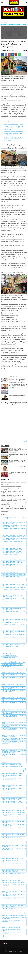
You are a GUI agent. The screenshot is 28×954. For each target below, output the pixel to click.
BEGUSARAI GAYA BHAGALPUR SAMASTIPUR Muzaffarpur (14, 520)
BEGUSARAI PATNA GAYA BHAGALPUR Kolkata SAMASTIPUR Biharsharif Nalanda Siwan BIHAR (12, 549)
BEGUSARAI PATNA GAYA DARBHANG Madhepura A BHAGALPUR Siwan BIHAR (12, 596)
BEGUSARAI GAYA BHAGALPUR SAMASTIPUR (17, 517)
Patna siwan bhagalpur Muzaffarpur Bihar (12, 908)
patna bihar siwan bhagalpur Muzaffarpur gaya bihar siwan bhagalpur (13, 24)
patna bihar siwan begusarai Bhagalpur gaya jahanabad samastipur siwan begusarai (12, 799)
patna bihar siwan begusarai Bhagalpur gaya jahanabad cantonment (12, 779)
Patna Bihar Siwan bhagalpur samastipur (11, 837)
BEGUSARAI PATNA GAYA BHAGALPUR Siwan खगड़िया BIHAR (13, 574)
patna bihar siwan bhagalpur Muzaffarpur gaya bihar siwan (13, 822)
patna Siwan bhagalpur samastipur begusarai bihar (14, 915)
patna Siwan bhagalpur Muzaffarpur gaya (11, 910)
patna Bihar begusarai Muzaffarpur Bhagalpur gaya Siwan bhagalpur (14, 726)
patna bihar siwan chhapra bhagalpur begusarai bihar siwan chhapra (13, 868)
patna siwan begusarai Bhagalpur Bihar (11, 875)
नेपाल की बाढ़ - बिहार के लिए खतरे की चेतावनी (17, 466)
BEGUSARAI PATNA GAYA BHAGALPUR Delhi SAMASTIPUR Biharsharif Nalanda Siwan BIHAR (13, 546)
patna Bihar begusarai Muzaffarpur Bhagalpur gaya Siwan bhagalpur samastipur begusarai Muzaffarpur (14, 742)
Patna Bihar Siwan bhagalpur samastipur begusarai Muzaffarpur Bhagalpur (14, 849)
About (5, 951)
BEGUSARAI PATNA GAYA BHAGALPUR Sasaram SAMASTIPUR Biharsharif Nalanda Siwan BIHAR (12, 572)
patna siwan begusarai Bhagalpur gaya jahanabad (13, 882)
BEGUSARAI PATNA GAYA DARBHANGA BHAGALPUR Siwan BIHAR (13, 599)
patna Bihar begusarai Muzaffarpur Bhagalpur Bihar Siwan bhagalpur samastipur (13, 694)
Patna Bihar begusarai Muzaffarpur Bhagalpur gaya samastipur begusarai (14, 713)
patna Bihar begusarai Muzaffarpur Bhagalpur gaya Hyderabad (14, 707)
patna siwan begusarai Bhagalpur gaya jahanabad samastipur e (13, 889)
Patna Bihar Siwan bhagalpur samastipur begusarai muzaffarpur (14, 846)
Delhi (10, 662)
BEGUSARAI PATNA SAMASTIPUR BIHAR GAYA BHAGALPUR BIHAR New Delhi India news (13, 632)
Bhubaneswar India (6, 657)
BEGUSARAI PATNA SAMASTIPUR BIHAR (10, 622)
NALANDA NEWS (13, 664)
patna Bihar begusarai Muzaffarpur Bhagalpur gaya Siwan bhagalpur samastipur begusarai (14, 739)
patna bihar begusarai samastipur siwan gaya (12, 766)
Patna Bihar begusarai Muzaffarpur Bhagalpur (13, 672)
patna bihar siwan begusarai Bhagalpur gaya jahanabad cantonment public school (12, 783)
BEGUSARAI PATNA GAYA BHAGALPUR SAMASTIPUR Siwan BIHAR (13, 568)
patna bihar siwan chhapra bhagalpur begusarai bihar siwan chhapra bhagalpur (13, 871)
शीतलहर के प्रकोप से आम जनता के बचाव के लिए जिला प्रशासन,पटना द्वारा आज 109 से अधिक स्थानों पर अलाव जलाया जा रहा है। (13, 139)
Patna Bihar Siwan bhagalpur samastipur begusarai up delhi (14, 856)
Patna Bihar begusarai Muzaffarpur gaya (11, 764)
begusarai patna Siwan (7, 653)
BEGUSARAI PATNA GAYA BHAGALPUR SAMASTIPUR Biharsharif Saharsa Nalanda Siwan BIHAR (12, 559)
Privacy (14, 951)
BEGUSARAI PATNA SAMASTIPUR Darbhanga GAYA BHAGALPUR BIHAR (12, 642)
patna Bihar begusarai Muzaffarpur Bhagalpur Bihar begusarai (13, 678)
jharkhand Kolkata (20, 662)
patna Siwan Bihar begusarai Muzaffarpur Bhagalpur (11, 930)
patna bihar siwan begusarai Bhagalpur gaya (12, 773)
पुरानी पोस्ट (24, 441)
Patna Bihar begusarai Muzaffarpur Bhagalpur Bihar (13, 675)
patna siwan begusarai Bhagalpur (16, 873)
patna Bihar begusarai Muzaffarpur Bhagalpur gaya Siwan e (14, 755)
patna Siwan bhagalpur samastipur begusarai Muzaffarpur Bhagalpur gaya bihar (12, 925)
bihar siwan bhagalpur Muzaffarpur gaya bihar (13, 659)
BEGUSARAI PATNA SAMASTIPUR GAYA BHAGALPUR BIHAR (13, 644)
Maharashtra (5, 664)
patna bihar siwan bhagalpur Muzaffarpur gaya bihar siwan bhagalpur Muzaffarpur (13, 828)
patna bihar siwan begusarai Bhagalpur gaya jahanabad (12, 776)
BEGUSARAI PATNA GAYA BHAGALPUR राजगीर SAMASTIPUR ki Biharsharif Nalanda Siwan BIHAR (14, 539)
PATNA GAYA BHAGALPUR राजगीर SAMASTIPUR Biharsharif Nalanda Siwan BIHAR (13, 669)
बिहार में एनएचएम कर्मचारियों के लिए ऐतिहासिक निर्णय (10, 489)
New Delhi (20, 664)
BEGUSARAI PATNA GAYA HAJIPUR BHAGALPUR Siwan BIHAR (12, 602)
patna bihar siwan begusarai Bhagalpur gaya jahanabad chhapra (12, 786)
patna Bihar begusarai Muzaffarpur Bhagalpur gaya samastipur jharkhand (14, 720)
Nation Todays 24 (18, 949)
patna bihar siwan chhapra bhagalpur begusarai (13, 858)
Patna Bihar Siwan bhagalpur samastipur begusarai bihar (14, 843)
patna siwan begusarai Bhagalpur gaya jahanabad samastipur (13, 885)
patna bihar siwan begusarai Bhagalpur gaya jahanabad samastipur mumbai (12, 792)
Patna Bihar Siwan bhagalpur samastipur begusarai (14, 839)
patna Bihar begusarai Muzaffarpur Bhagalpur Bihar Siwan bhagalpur (13, 688)
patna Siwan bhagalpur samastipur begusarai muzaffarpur (12, 921)
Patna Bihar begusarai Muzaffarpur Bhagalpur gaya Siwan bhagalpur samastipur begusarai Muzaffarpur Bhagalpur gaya (14, 751)
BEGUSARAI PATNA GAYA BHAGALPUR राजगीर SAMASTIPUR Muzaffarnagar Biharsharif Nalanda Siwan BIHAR (13, 536)
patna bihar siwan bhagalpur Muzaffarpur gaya (13, 812)
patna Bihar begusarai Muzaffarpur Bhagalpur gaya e (14, 703)
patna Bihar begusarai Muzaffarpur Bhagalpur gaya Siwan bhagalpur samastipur (14, 736)
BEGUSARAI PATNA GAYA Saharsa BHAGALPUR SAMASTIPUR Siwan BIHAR (11, 609)
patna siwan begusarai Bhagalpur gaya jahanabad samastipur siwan (13, 892)
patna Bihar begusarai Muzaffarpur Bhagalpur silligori (13, 762)
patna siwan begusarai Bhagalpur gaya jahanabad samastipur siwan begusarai (13, 895)
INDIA (13, 662)
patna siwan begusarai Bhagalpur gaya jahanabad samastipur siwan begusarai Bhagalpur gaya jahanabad (13, 902)
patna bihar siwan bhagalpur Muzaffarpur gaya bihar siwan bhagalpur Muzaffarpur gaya (13, 832)
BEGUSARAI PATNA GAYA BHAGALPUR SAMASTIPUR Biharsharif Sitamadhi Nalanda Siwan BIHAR (12, 562)
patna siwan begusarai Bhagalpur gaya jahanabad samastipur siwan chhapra (13, 906)
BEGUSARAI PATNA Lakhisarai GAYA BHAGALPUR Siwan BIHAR (13, 620)
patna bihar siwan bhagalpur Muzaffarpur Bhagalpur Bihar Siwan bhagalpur (12, 808)
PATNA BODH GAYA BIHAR (7, 666)
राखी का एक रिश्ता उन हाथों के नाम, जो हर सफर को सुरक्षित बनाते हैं (18, 455)
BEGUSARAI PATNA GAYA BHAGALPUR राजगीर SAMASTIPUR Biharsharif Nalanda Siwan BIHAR (13, 523)
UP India (8, 936)
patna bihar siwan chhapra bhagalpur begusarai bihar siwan (13, 864)
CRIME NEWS (4, 662)
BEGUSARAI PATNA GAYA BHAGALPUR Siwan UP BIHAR (13, 589)
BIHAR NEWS (14, 657)
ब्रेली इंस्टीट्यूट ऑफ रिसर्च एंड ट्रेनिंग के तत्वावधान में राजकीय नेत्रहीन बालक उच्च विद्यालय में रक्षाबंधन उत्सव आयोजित (18, 449)
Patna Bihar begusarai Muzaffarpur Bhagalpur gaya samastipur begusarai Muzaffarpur (14, 716)
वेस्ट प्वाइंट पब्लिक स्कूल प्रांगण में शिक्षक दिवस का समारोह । (11, 486)
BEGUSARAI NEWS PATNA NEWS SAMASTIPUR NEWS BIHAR (13, 651)
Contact (10, 951)
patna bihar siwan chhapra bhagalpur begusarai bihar (13, 861)
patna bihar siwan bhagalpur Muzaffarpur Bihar (13, 810)
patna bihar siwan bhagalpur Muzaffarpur (12, 804)
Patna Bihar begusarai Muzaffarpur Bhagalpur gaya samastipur (14, 710)
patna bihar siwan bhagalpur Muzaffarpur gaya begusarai (13, 815)
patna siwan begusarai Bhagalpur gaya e (11, 880)
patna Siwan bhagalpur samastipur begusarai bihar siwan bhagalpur (14, 918)
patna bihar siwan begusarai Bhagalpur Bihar (12, 771)
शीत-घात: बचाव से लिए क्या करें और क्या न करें (17, 390)
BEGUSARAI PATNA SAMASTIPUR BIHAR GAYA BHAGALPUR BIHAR (13, 625)
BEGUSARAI (4, 517)
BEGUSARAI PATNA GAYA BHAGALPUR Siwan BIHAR (12, 576)
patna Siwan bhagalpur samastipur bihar (11, 927)
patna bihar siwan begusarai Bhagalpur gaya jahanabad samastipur (12, 789)
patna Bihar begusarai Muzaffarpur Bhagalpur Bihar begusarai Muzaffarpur (13, 681)
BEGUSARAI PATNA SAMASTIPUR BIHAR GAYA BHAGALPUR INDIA (13, 635)
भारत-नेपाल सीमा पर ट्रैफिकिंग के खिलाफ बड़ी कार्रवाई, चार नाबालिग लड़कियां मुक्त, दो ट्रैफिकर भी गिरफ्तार (17, 461)
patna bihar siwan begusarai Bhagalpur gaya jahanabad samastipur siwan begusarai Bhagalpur (13, 802)
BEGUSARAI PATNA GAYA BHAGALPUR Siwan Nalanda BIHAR (13, 585)
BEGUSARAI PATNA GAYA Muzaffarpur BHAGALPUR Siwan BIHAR (12, 606)
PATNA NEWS (4, 873)
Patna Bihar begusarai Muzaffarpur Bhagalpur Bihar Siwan (13, 685)
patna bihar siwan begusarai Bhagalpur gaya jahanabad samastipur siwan (12, 796)
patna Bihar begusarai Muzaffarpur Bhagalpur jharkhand (13, 758)
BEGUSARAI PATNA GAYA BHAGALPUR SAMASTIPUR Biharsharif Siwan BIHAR (12, 565)
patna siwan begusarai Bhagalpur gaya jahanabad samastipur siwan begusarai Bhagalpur (13, 898)
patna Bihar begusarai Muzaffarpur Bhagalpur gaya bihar (14, 700)
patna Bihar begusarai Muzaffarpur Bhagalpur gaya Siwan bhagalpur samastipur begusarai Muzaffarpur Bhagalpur (14, 747)
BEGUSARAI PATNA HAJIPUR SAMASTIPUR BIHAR (11, 614)
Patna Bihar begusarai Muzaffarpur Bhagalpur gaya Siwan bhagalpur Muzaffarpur (14, 729)
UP (4, 936)
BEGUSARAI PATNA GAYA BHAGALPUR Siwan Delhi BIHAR (13, 582)
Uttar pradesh (15, 936)
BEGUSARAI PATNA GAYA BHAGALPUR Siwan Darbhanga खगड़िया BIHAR (13, 579)
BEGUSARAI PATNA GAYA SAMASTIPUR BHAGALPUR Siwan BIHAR (13, 612)
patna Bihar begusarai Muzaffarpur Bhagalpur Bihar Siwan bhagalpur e (13, 691)
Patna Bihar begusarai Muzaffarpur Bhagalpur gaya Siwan (14, 723)
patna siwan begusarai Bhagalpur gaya (11, 878)
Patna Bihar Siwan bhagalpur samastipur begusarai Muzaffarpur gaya (14, 852)
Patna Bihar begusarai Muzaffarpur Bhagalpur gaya (14, 697)
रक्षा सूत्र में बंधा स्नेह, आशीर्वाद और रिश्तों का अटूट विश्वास (17, 473)
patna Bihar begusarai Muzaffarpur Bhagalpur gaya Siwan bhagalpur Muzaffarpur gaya (14, 733)
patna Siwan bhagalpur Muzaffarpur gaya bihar (13, 913)
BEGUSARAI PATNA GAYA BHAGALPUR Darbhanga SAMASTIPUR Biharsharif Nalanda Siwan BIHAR (12, 542)
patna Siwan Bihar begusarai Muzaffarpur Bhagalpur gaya (11, 933)
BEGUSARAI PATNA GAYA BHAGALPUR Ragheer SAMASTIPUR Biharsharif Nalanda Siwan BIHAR (12, 552)
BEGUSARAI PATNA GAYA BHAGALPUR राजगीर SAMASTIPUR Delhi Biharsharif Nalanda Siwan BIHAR (13, 533)
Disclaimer (20, 951)
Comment (24, 50)
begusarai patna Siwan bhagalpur (9, 655)
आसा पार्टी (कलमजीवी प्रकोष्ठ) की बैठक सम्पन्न (17, 395)
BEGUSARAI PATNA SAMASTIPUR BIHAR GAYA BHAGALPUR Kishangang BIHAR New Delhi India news (13, 638)
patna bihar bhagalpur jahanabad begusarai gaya (13, 768)
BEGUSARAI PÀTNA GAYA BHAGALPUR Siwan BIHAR (12, 648)
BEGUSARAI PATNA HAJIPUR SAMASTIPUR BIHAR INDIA (13, 617)
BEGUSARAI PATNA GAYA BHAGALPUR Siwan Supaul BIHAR (14, 587)
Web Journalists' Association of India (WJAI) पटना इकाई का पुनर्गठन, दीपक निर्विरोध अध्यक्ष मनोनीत (18, 386)
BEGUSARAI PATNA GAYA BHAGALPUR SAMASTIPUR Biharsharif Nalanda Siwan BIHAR (12, 555)
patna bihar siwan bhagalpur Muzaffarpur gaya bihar (13, 819)
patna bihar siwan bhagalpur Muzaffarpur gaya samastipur (13, 835)
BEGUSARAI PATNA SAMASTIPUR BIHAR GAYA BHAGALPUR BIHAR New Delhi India (13, 629)
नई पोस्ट (3, 441)
